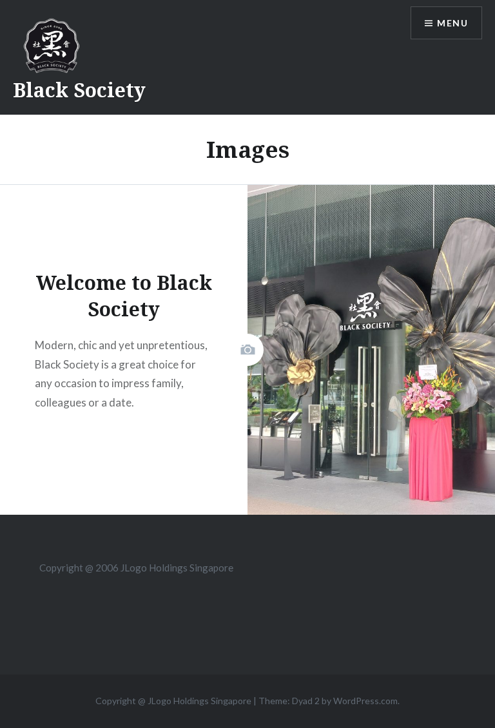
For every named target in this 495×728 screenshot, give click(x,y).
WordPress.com (365, 700)
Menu (452, 22)
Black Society (79, 90)
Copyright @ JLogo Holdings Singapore (173, 700)
